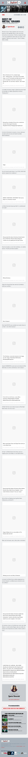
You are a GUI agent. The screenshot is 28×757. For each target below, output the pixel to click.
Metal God (17, 242)
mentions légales (19, 746)
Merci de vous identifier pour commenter (14, 708)
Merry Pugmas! (6, 321)
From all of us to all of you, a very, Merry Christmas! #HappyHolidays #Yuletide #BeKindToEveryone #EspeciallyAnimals (11, 398)
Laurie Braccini (11, 26)
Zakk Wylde (17, 679)
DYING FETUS (18, 447)
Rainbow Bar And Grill (20, 536)
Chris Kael (17, 361)
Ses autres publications (14, 699)
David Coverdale (19, 167)
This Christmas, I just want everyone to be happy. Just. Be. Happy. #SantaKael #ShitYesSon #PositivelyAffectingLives (13, 358)
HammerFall (18, 402)
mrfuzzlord (17, 85)
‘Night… (4, 164)
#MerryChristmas (6, 277)
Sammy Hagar (18, 128)
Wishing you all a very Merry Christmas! (11, 575)
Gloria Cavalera (18, 280)
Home (3, 15)
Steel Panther (18, 201)
